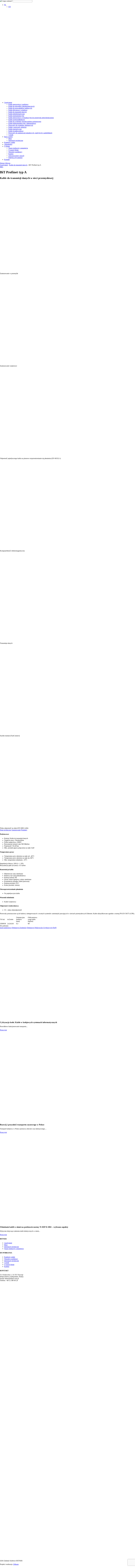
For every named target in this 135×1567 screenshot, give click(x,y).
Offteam (16, 1564)
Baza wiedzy (8, 137)
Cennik (10, 135)
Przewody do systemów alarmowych (20, 125)
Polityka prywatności (15, 158)
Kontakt (7, 159)
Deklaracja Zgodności (19, 928)
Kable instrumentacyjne (16, 116)
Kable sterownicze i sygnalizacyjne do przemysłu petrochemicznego (31, 118)
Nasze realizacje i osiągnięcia (18, 148)
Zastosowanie (16, 830)
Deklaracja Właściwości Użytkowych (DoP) (42, 928)
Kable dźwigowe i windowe (17, 110)
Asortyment (8, 102)
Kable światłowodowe (15, 131)
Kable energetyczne (15, 129)
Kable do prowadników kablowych (20, 108)
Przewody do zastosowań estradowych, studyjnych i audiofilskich (30, 133)
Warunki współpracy (15, 152)
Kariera (10, 154)
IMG (1, 167)
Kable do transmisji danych (17, 112)
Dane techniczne (5, 830)
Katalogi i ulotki (9, 142)
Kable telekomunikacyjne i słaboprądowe (22, 123)
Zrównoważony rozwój (16, 156)
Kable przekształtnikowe (16, 119)
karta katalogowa (5, 928)
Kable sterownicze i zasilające (18, 104)
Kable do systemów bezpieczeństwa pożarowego (24, 121)
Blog (10, 139)
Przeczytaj (3, 1030)
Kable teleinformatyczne (16, 114)
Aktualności (8, 144)
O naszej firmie (13, 150)
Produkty (24, 830)
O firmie (7, 146)
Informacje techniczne (15, 140)
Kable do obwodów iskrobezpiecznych (21, 106)
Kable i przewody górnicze (17, 127)
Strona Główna (5, 163)
